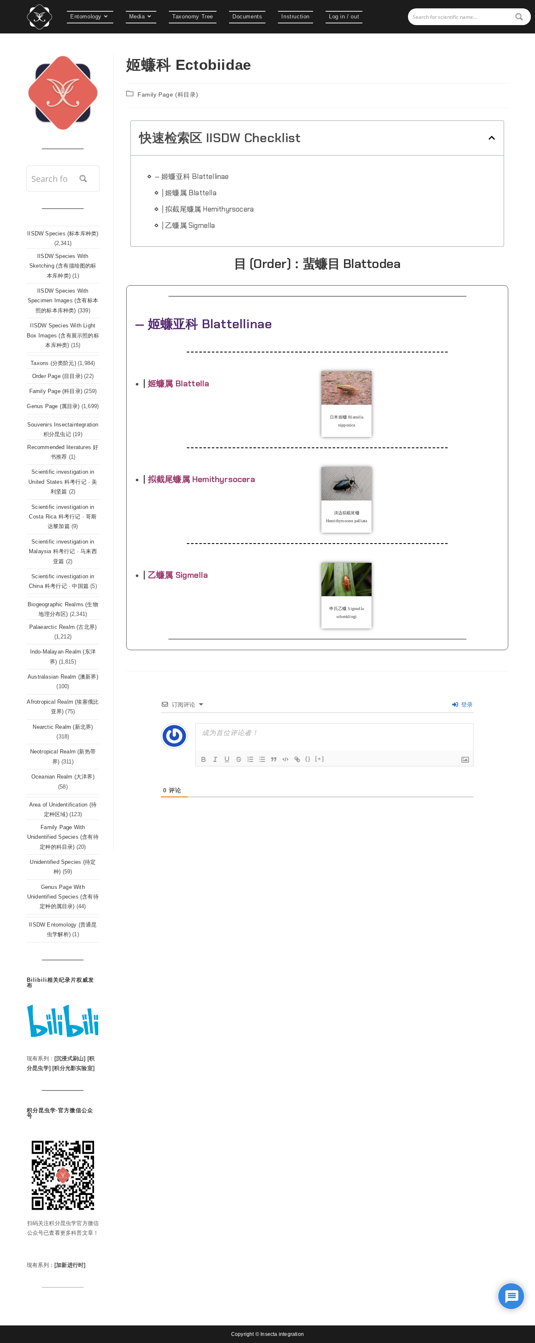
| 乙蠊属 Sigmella (188, 225)
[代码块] (285, 759)
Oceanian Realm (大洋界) (62, 777)
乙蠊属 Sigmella (178, 574)
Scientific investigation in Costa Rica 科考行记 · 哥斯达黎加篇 (63, 517)
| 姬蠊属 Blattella (189, 192)
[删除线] (239, 759)
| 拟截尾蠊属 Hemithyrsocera (208, 209)
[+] (319, 759)
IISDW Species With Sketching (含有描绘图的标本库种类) (63, 266)
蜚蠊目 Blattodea (352, 263)
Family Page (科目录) (168, 94)
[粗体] (203, 759)
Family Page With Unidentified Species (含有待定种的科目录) (63, 837)
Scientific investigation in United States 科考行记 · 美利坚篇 (62, 482)
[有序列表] (250, 759)
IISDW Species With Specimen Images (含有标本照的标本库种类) (63, 301)
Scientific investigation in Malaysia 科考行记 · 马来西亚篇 (63, 551)
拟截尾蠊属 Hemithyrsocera (201, 479)
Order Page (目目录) (57, 376)
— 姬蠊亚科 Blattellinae (192, 176)
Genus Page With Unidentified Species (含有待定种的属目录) (63, 897)
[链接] (297, 759)
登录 (466, 704)
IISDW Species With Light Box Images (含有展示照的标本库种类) (63, 335)
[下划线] (227, 759)
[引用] (274, 759)
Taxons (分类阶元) (53, 363)
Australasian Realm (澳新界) (63, 677)
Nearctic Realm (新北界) (63, 727)
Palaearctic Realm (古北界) (63, 627)
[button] (491, 137)
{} (308, 759)
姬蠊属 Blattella (178, 383)
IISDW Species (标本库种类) (62, 233)
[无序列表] (262, 759)
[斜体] (215, 759)
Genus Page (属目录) (53, 406)
